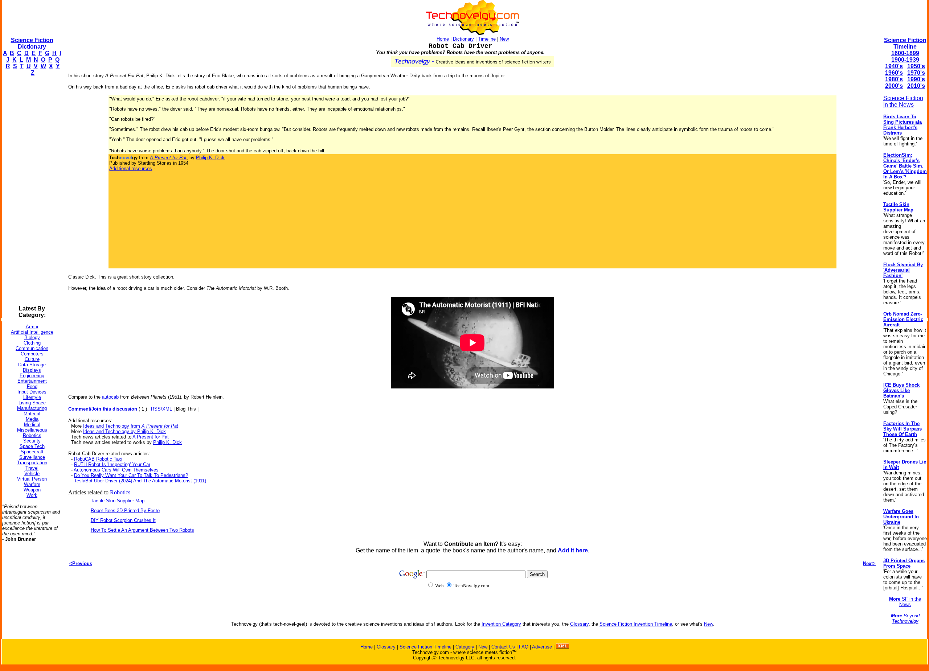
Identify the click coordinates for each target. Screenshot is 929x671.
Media (32, 419)
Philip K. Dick (210, 157)
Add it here (573, 550)
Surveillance (32, 457)
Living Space (32, 403)
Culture (32, 359)
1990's (916, 79)
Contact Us (503, 647)
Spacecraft (32, 451)
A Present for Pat (150, 437)
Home (443, 39)
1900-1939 (905, 60)
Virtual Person (32, 479)
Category (464, 647)
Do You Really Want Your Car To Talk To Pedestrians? (131, 475)
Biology (32, 337)
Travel (31, 468)
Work (31, 495)
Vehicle (32, 473)
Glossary (579, 624)
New (504, 39)
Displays (32, 370)
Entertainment (32, 381)
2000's (894, 86)
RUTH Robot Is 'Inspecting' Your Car (112, 464)
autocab (110, 397)
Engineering (32, 375)
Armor (32, 326)
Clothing (32, 343)
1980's (894, 79)
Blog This (186, 409)
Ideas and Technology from (130, 426)
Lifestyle (32, 397)
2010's (916, 86)
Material (32, 413)
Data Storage (32, 364)
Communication (32, 348)
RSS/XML (161, 409)
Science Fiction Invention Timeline (635, 624)
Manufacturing (32, 408)
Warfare (32, 484)
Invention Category (501, 624)
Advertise (542, 647)
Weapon (32, 490)
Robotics (32, 435)
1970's (916, 73)
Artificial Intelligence (32, 332)
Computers (32, 354)
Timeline (487, 39)
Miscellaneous (32, 430)
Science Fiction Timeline (905, 43)
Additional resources (130, 168)
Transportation (32, 462)
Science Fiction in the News (903, 101)
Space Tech (32, 446)
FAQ (523, 647)
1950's (916, 66)
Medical (32, 424)
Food (32, 386)
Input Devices (31, 392)
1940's (894, 66)
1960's (894, 73)
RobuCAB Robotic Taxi (98, 459)
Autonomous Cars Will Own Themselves (116, 470)
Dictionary (463, 39)
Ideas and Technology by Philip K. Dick (124, 431)
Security (32, 441)
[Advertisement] (31, 191)
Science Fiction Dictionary (32, 43)
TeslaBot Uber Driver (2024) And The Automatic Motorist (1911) (140, 480)
